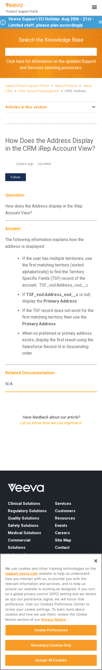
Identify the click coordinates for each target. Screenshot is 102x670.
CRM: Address (75, 91)
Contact (62, 547)
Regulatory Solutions (27, 511)
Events (61, 525)
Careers (62, 533)
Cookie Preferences (50, 630)
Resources (65, 518)
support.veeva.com (21, 573)
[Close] (95, 561)
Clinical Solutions (24, 503)
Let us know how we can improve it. (51, 423)
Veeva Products (65, 86)
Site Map (63, 540)
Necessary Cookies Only (51, 645)
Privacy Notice (53, 619)
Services (63, 503)
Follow (15, 177)
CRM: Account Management (38, 91)
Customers (65, 511)
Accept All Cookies (51, 660)
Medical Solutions (24, 533)
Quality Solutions (23, 518)
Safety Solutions (23, 525)
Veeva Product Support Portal (27, 86)
